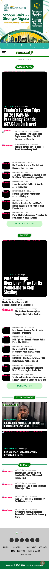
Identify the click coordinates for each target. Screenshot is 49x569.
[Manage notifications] (42, 563)
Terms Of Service (34, 551)
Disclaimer (43, 547)
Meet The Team (26, 554)
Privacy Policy (30, 547)
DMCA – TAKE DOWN (18, 551)
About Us (5, 547)
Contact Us (17, 547)
